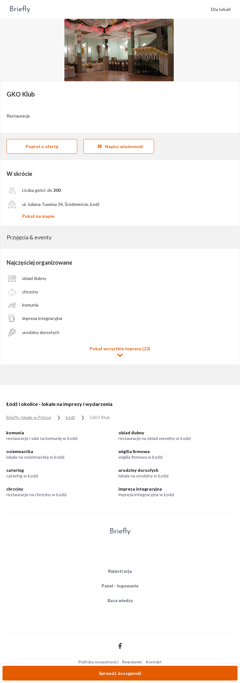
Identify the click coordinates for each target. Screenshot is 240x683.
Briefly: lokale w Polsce (28, 417)
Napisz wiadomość (120, 146)
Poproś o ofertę (42, 146)
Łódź (70, 417)
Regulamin (132, 662)
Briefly (19, 9)
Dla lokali (221, 9)
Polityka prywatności (98, 662)
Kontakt (154, 662)
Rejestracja (120, 571)
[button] (120, 352)
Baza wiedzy (120, 600)
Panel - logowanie (120, 585)
